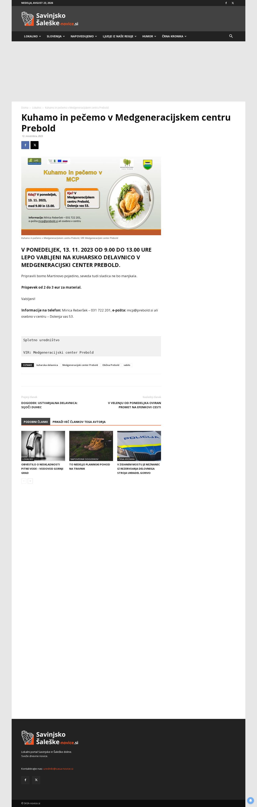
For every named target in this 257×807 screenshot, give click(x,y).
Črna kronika (172, 36)
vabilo (127, 364)
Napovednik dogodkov (84, 459)
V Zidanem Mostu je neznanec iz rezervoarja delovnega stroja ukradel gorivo (138, 469)
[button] (231, 37)
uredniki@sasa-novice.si (58, 768)
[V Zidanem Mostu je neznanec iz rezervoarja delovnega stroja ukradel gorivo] (139, 446)
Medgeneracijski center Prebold (80, 364)
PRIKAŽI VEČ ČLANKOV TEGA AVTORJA (79, 422)
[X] (233, 3)
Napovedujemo (82, 36)
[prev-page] (23, 480)
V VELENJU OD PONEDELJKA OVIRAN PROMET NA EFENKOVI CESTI (134, 405)
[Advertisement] (128, 71)
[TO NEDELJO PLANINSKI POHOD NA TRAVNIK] (91, 446)
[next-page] (30, 480)
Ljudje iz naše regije (118, 36)
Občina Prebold (110, 364)
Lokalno (31, 36)
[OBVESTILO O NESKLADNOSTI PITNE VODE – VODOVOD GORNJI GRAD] (43, 446)
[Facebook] (226, 3)
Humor (147, 36)
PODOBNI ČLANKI (36, 422)
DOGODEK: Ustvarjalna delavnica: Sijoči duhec (49, 405)
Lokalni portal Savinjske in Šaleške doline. (46, 752)
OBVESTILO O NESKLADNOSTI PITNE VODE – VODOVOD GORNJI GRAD (42, 469)
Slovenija (54, 36)
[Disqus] (91, 547)
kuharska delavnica (47, 364)
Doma (24, 107)
